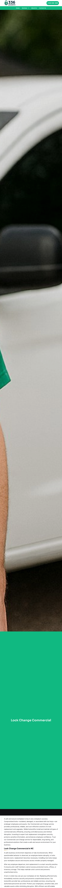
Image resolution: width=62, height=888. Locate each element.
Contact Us (42, 8)
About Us (34, 8)
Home (18, 8)
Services (24, 8)
